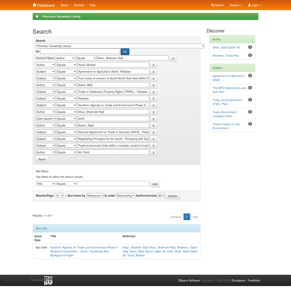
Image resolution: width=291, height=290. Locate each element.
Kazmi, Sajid (153, 251)
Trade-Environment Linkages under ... (225, 114)
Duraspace (238, 280)
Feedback (254, 280)
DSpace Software (189, 280)
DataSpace (45, 4)
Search (219, 5)
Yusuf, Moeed (135, 255)
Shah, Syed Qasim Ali (226, 47)
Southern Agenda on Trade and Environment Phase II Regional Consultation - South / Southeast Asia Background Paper (84, 251)
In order (110, 195)
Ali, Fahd (167, 251)
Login (255, 5)
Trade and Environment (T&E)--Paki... (227, 102)
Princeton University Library (62, 16)
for (38, 51)
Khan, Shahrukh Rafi (162, 247)
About (64, 5)
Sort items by (76, 195)
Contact (79, 5)
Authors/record (146, 195)
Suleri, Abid (136, 251)
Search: (41, 41)
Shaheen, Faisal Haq (226, 55)
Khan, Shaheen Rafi (135, 247)
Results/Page (45, 195)
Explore (235, 5)
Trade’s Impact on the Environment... (226, 126)
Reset (42, 159)
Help (92, 5)
